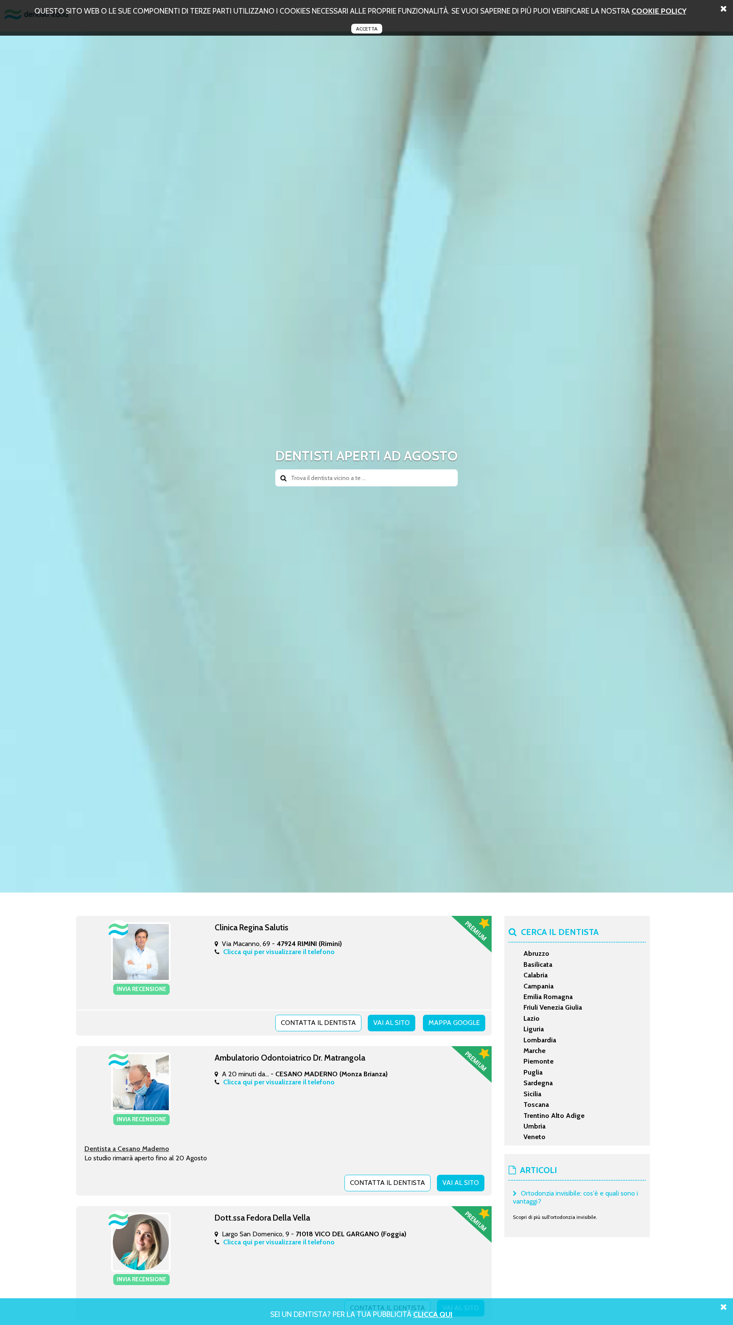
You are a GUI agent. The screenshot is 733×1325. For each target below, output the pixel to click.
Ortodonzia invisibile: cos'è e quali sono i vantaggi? (575, 1197)
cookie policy (659, 10)
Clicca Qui (433, 1314)
